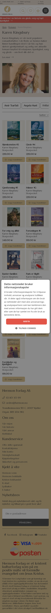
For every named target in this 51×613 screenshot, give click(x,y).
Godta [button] (26, 321)
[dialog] (25, 306)
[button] (25, 328)
